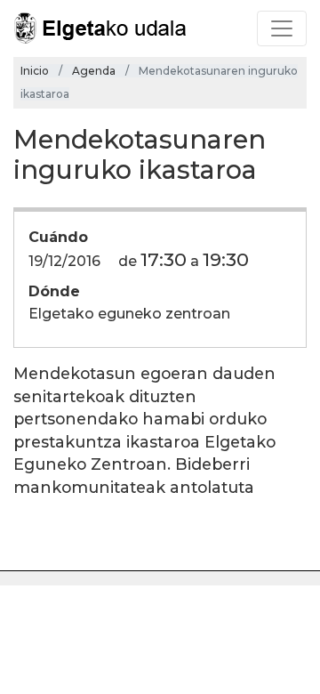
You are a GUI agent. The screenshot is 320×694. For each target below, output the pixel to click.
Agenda (94, 70)
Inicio (34, 70)
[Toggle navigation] (282, 28)
